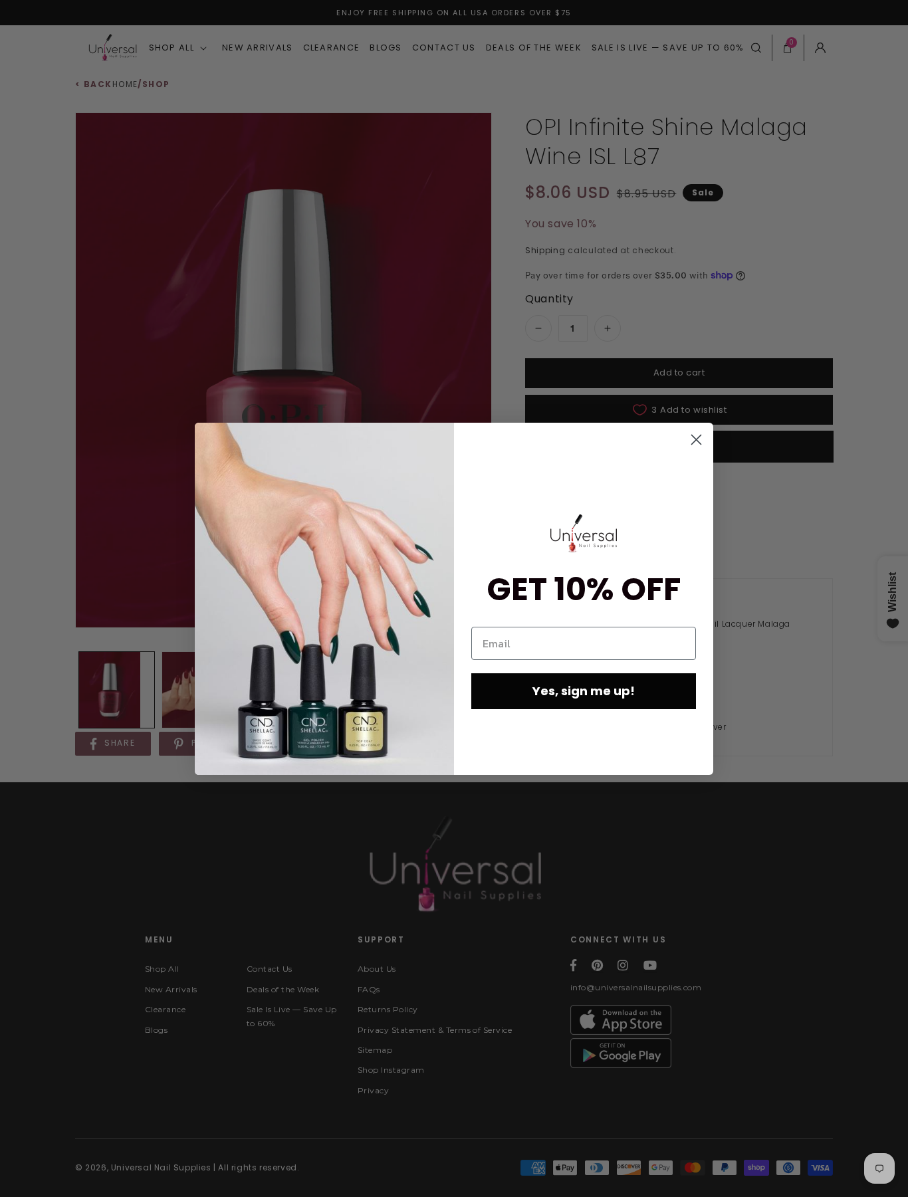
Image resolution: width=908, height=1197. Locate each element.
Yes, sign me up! (583, 691)
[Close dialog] (696, 439)
